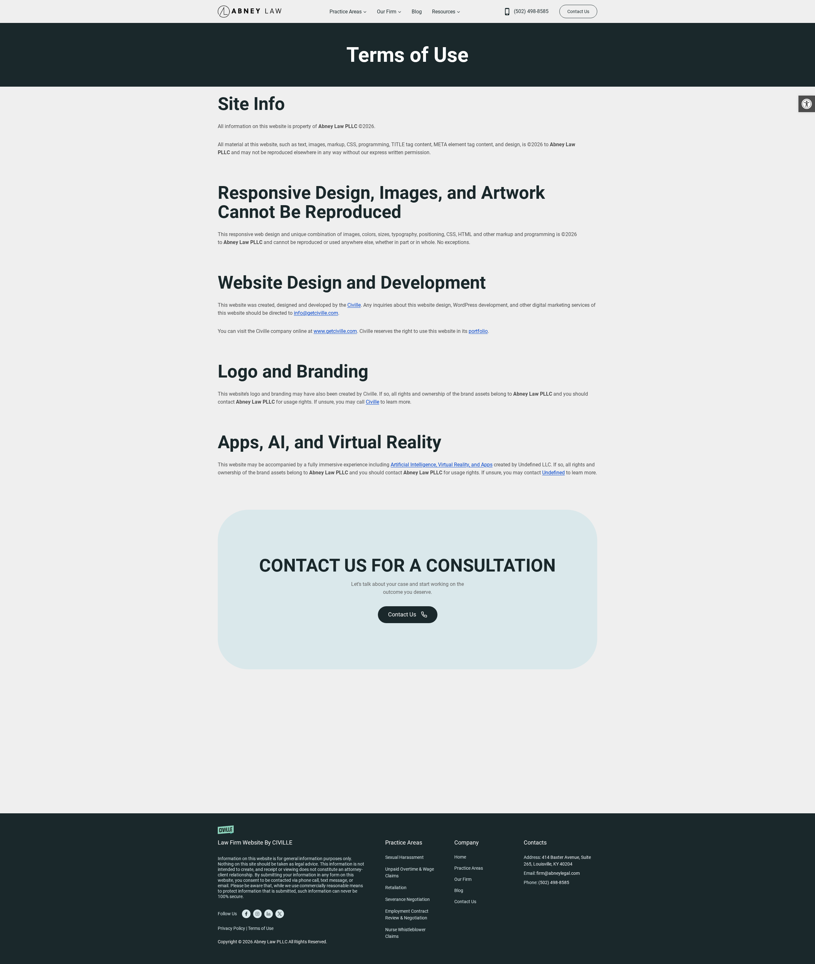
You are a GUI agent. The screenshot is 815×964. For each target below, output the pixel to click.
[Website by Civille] (291, 834)
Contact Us (578, 11)
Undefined (553, 473)
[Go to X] (279, 914)
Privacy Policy (231, 928)
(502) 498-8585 (531, 11)
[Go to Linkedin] (268, 914)
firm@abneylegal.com (558, 873)
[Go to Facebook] (246, 914)
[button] (806, 104)
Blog (417, 12)
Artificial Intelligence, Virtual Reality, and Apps (442, 465)
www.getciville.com (335, 331)
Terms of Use (260, 928)
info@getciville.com (316, 313)
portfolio (478, 331)
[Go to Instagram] (257, 914)
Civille (354, 305)
